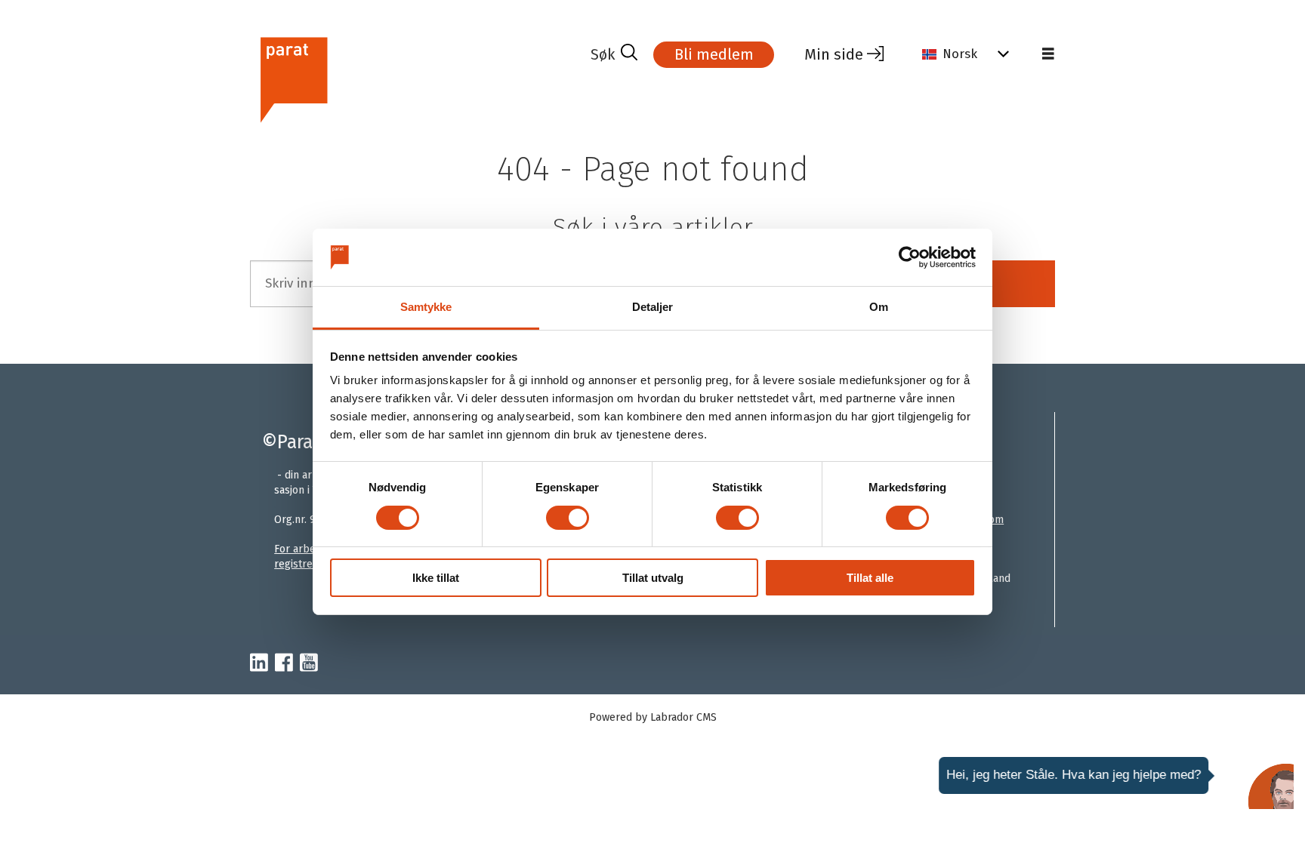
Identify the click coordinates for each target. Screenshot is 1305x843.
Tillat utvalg (652, 577)
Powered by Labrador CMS (653, 717)
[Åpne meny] (1048, 54)
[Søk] (614, 54)
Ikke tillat (435, 577)
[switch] (567, 518)
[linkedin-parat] (259, 663)
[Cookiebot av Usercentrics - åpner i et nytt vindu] (910, 257)
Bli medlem (714, 54)
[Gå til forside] (414, 78)
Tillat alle (870, 577)
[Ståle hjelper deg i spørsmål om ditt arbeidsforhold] (1271, 786)
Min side (833, 54)
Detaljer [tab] (653, 306)
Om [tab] (878, 306)
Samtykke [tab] (426, 306)
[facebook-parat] (284, 663)
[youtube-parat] (309, 663)
